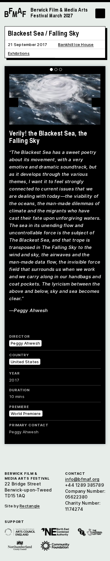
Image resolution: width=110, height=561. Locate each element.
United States (25, 361)
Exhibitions (19, 53)
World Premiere (26, 413)
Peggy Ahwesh (25, 343)
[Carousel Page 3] (60, 69)
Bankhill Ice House (76, 44)
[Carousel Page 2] (55, 69)
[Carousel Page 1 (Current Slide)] (51, 69)
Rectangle (30, 505)
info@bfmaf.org (82, 479)
